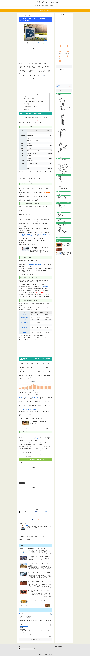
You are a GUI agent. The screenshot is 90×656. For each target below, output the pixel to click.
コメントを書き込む (36, 639)
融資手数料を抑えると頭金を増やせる (32, 104)
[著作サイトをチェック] (32, 520)
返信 (50, 622)
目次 (34, 94)
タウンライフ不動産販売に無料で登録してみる (36, 459)
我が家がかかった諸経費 (29, 98)
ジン (27, 525)
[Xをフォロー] (35, 520)
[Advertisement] (35, 55)
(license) (45, 40)
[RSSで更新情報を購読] (39, 520)
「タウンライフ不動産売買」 (33, 438)
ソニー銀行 (39, 234)
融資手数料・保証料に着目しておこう (32, 106)
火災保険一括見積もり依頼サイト (35, 264)
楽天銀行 (32, 235)
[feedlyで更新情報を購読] (37, 520)
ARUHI (29, 238)
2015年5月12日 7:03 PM (23, 614)
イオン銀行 (44, 286)
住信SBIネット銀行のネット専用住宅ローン (28, 397)
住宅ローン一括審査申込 (27, 234)
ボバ (20, 613)
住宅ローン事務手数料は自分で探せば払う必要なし (34, 101)
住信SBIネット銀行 (24, 317)
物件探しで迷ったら (28, 109)
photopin (45, 38)
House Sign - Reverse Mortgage (37, 38)
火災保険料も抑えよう (29, 103)
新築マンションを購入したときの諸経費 (31, 96)
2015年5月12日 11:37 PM (24, 626)
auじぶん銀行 (24, 322)
